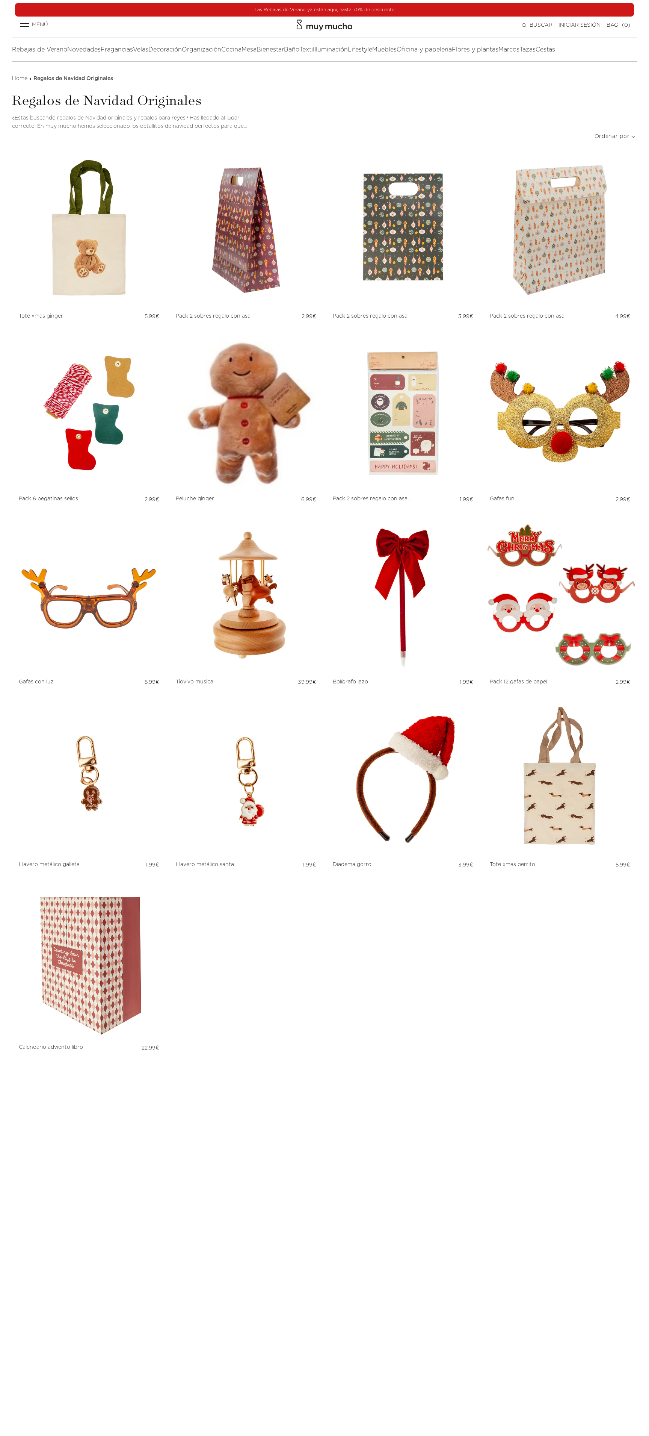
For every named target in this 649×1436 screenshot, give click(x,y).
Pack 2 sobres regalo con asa (213, 316)
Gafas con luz (36, 682)
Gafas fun (502, 498)
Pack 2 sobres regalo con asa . (371, 498)
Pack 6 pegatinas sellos (48, 498)
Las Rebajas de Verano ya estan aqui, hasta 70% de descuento (325, 10)
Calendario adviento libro (51, 1047)
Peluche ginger (195, 498)
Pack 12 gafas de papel (518, 682)
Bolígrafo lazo (350, 682)
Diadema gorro (352, 864)
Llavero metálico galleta (49, 864)
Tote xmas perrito (513, 864)
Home (19, 78)
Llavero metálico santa (205, 864)
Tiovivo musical (195, 682)
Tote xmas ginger (42, 316)
